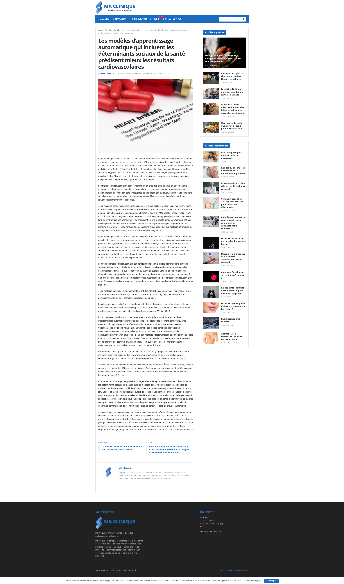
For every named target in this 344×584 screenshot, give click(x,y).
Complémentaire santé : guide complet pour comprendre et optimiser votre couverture (233, 223)
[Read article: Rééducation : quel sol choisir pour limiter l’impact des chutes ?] (211, 78)
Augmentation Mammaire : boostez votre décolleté (231, 336)
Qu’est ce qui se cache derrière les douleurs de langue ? (233, 241)
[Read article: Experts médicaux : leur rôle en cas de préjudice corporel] (211, 188)
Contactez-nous (172, 19)
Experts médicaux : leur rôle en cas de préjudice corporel (233, 186)
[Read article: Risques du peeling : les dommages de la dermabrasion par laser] (211, 172)
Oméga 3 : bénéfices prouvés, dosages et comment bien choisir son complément (223, 58)
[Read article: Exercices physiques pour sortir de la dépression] (211, 156)
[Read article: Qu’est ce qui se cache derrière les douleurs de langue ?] (211, 243)
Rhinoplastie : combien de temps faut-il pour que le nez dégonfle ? (233, 290)
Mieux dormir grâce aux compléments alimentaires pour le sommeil (233, 258)
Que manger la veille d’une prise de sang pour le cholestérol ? (231, 126)
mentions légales (254, 581)
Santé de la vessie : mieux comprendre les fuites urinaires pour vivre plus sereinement (233, 108)
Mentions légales (227, 570)
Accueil (100, 30)
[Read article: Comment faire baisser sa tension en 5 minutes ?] (211, 276)
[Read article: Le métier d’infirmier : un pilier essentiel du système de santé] (211, 93)
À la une (104, 19)
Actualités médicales (112, 30)
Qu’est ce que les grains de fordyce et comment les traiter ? (233, 306)
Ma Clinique (106, 73)
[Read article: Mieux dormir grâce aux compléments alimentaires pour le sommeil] (211, 258)
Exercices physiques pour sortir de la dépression (231, 155)
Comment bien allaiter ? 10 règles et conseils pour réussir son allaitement (232, 203)
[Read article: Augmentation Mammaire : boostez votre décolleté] (211, 338)
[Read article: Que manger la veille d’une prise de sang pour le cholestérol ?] (211, 127)
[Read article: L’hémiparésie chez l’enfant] (211, 323)
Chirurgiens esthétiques (146, 18)
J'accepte (272, 581)
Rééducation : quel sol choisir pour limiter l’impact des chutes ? (232, 76)
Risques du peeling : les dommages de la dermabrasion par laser (233, 170)
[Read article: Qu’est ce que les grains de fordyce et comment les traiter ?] (211, 308)
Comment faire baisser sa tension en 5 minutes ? (233, 275)
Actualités (119, 19)
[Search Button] (243, 19)
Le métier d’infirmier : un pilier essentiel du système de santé (232, 92)
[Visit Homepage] (115, 7)
